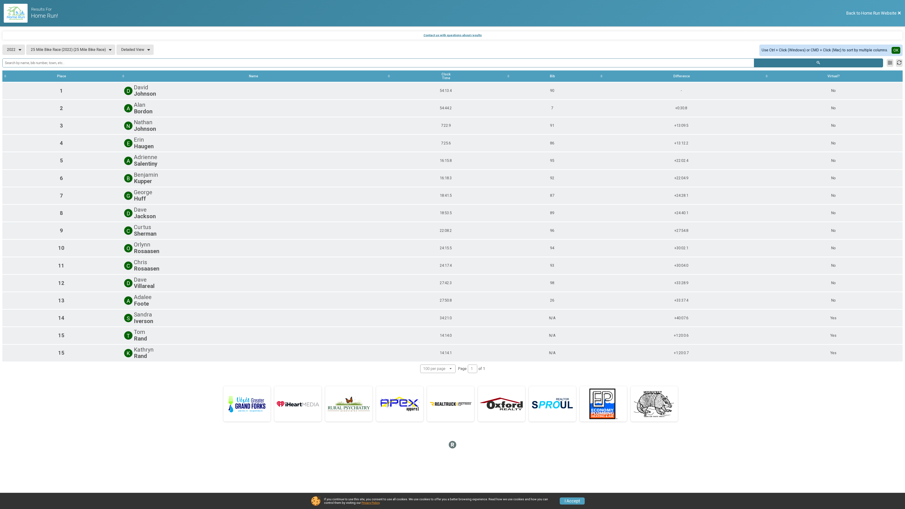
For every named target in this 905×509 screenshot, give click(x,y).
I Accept (572, 501)
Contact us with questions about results (453, 35)
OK (895, 50)
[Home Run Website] (17, 13)
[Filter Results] (890, 63)
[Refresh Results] (899, 63)
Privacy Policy (370, 503)
